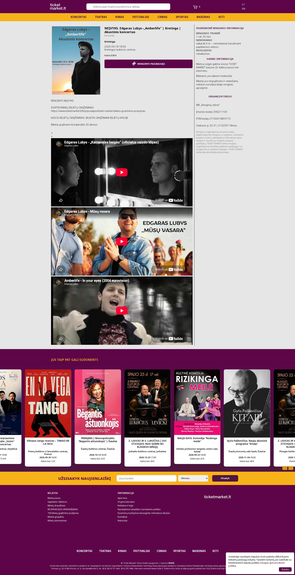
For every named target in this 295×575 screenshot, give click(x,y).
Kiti (221, 17)
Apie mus (122, 498)
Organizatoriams (126, 501)
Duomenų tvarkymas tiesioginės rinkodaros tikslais (144, 513)
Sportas (182, 17)
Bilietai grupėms (56, 516)
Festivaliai (140, 17)
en (243, 8)
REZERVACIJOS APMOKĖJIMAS (63, 509)
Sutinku (285, 569)
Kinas (119, 17)
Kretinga (109, 41)
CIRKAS (162, 17)
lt (243, 4)
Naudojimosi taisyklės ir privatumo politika (139, 509)
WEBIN (171, 563)
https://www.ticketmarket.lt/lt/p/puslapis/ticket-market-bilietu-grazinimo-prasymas (98, 111)
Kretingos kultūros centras (120, 49)
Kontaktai (122, 516)
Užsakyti (225, 478)
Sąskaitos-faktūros (57, 501)
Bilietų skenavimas (57, 520)
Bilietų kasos (54, 498)
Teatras (101, 17)
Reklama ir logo (125, 505)
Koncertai (78, 17)
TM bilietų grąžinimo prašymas (63, 513)
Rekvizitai (122, 520)
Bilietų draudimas (56, 505)
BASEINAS (203, 17)
